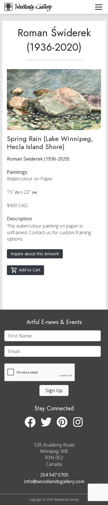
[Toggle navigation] (99, 7)
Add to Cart (29, 269)
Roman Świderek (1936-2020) (54, 39)
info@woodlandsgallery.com (54, 481)
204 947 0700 (54, 475)
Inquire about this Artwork (35, 253)
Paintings (17, 172)
